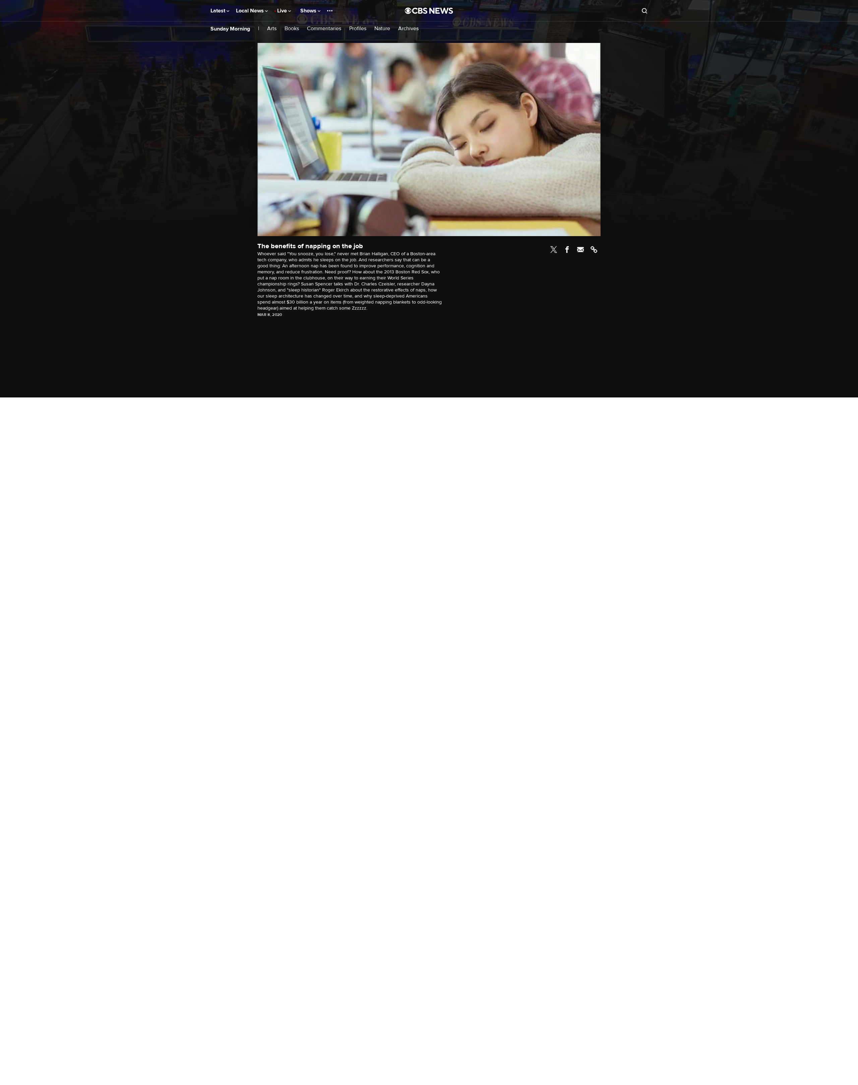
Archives (408, 28)
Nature (382, 28)
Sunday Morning (230, 28)
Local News (250, 10)
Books (292, 28)
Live (282, 10)
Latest (218, 10)
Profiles (357, 28)
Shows (309, 10)
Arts (272, 28)
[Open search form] (644, 11)
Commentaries (324, 28)
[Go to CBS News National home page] (429, 10)
